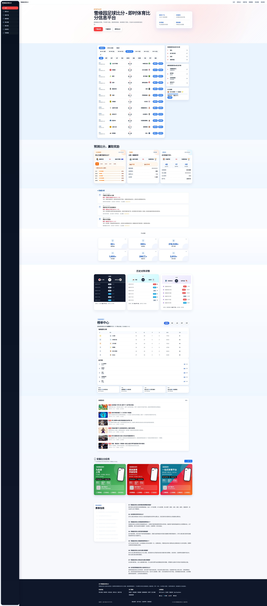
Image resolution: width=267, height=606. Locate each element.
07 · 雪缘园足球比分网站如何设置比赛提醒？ (107, 534)
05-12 (146, 51)
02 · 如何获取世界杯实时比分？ (104, 516)
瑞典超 (166, 323)
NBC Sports (162, 592)
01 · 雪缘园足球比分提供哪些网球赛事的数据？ (108, 512)
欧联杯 (130, 592)
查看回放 (155, 63)
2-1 (110, 164)
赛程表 (118, 48)
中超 (172, 323)
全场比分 (102, 48)
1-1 (97, 164)
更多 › (186, 400)
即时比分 (239, 2)
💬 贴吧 (175, 595)
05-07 (103, 51)
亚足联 (166, 592)
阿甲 (187, 323)
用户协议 (139, 601)
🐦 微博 (165, 595)
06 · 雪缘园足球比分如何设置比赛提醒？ (106, 531)
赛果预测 (251, 2)
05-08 (112, 51)
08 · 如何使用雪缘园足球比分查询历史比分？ (107, 538)
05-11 (138, 51)
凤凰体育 (171, 592)
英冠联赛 (134, 592)
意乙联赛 (153, 592)
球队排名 (263, 2)
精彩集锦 (160, 69)
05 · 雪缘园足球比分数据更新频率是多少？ (107, 527)
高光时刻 (160, 63)
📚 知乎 (170, 595)
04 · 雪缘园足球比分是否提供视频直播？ (106, 523)
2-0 (115, 164)
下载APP (98, 29)
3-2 (101, 164)
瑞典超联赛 (144, 592)
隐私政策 (134, 601)
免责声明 (144, 601)
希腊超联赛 (131, 594)
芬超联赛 (139, 592)
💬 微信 (160, 595)
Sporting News (177, 592)
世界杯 (149, 592)
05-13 (155, 51)
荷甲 (182, 323)
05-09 (120, 51)
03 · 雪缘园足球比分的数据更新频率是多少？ (107, 519)
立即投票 (170, 97)
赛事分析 (160, 76)
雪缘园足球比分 (7, 3)
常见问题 (257, 2)
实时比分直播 (110, 48)
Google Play (107, 479)
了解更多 (108, 29)
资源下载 (245, 2)
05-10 (129, 51)
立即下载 (189, 461)
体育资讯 (105, 592)
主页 (234, 2)
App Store (100, 479)
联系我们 (150, 601)
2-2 (106, 164)
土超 (177, 323)
